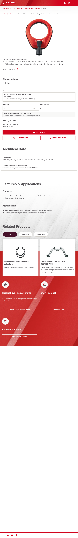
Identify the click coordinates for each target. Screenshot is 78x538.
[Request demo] (7, 535)
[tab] (8, 14)
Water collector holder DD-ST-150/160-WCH (54, 263)
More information (9, 69)
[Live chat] (12, 535)
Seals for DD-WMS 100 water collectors (16, 263)
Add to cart (40, 132)
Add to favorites (22, 138)
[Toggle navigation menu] (3, 3)
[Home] (10, 3)
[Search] (73, 3)
